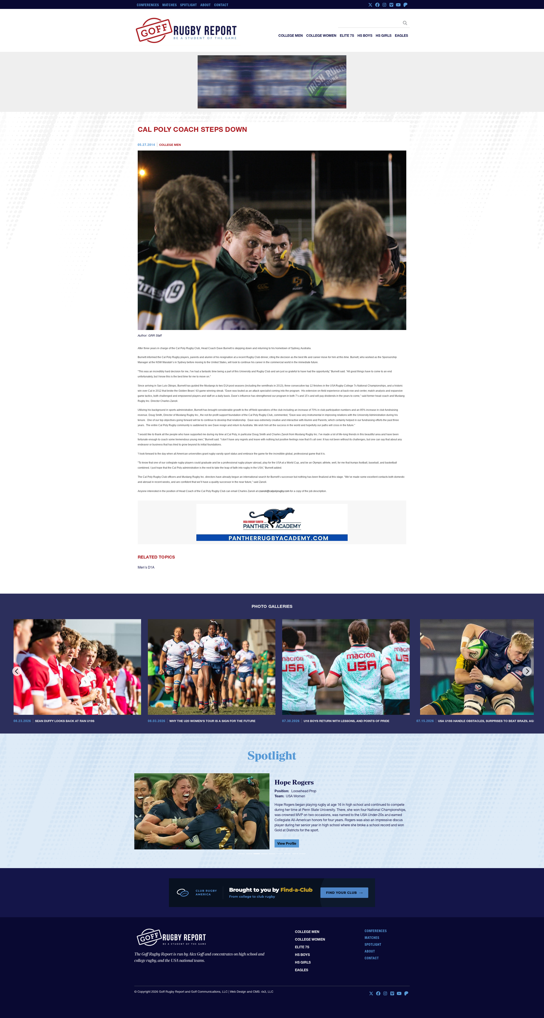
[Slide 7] (287, 814)
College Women (321, 35)
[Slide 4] (264, 814)
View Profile (286, 801)
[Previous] (17, 632)
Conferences (148, 5)
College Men (290, 35)
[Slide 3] (257, 814)
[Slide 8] (295, 814)
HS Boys (364, 35)
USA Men (293, 760)
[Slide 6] (279, 814)
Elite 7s (347, 35)
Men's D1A (146, 528)
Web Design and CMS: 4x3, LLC (251, 961)
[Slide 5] (272, 814)
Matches (169, 5)
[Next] (527, 632)
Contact (221, 5)
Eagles (401, 35)
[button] (155, 774)
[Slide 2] (249, 814)
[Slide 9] (302, 814)
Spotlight (188, 5)
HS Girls (383, 35)
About (205, 5)
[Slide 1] (241, 814)
